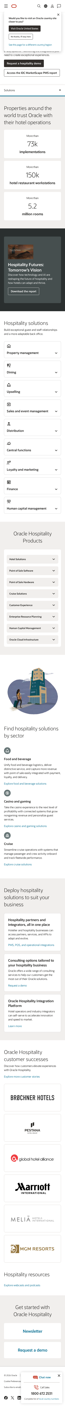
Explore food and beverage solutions (25, 783)
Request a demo (17, 985)
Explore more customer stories (22, 1076)
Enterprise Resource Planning (25, 616)
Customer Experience (20, 605)
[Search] (39, 6)
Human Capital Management (25, 628)
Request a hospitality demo (24, 63)
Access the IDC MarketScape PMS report (32, 73)
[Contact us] (59, 6)
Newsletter (32, 1331)
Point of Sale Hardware (21, 582)
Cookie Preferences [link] (12, 1381)
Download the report (23, 291)
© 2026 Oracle (10, 1375)
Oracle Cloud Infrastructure (23, 639)
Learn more (15, 1026)
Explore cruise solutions (18, 864)
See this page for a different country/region (30, 44)
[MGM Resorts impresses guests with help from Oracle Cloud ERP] (32, 1248)
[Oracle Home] (14, 6)
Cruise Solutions (18, 593)
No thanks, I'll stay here (21, 36)
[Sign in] (52, 6)
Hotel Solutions (17, 559)
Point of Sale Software (21, 570)
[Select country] (46, 6)
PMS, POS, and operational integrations (31, 945)
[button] (6, 6)
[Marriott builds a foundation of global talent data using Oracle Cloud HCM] (32, 1188)
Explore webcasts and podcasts (22, 1285)
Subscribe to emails (13, 1387)
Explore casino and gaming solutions (25, 826)
